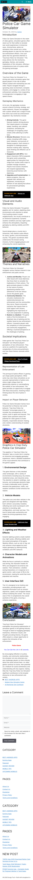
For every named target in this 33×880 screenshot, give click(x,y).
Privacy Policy (7, 795)
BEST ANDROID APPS (12, 679)
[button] (22, 2)
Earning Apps (7, 760)
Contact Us (6, 789)
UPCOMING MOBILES (10, 771)
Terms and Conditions (10, 798)
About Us (6, 786)
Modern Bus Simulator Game (14, 682)
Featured (6, 763)
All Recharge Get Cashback (14, 685)
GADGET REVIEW (8, 766)
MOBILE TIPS (7, 769)
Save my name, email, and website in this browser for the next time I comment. (17, 733)
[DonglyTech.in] (4, 2)
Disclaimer (6, 792)
